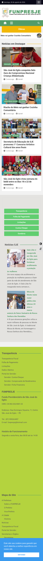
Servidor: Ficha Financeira (14, 385)
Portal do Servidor (9, 374)
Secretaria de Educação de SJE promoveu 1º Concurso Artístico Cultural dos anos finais (19, 144)
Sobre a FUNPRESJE (12, 504)
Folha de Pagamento (10, 362)
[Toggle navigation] (11, 23)
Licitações (6, 366)
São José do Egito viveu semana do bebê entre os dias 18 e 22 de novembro (20, 182)
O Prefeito (8, 508)
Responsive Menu (38, 2)
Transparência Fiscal (10, 359)
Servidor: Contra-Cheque (14, 377)
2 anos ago (10, 79)
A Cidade (5, 515)
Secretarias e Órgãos (10, 534)
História (7, 519)
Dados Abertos (8, 370)
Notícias (16, 64)
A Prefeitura (6, 500)
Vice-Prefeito (9, 512)
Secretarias (8, 537)
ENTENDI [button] (21, 555)
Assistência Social (10, 101)
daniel (20, 79)
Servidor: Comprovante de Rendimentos (20, 381)
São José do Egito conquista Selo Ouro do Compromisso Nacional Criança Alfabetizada (19, 73)
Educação (7, 64)
